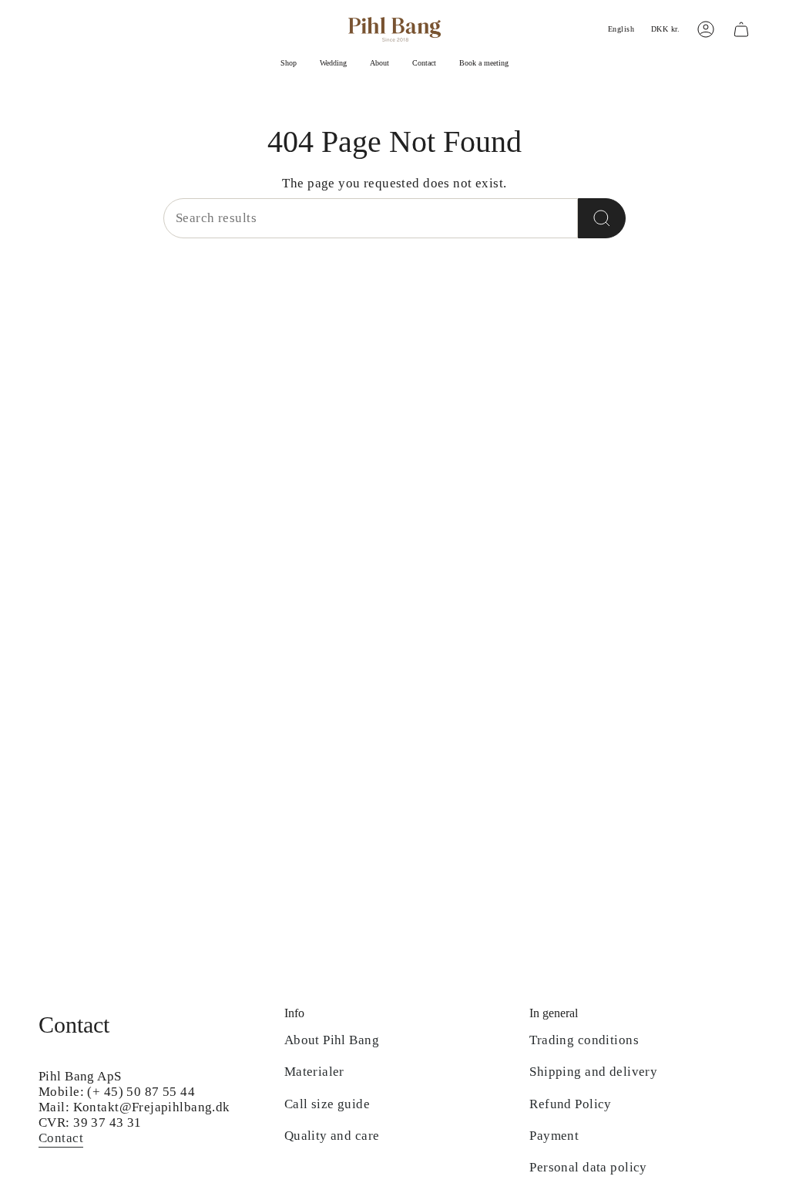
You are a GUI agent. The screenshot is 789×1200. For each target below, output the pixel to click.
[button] (288, 64)
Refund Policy (570, 1104)
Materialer (314, 1071)
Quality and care (332, 1135)
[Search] (602, 218)
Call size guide (327, 1104)
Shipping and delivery (593, 1071)
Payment (554, 1135)
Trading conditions (584, 1040)
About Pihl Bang (331, 1040)
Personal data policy (588, 1167)
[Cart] (741, 29)
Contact (61, 1138)
